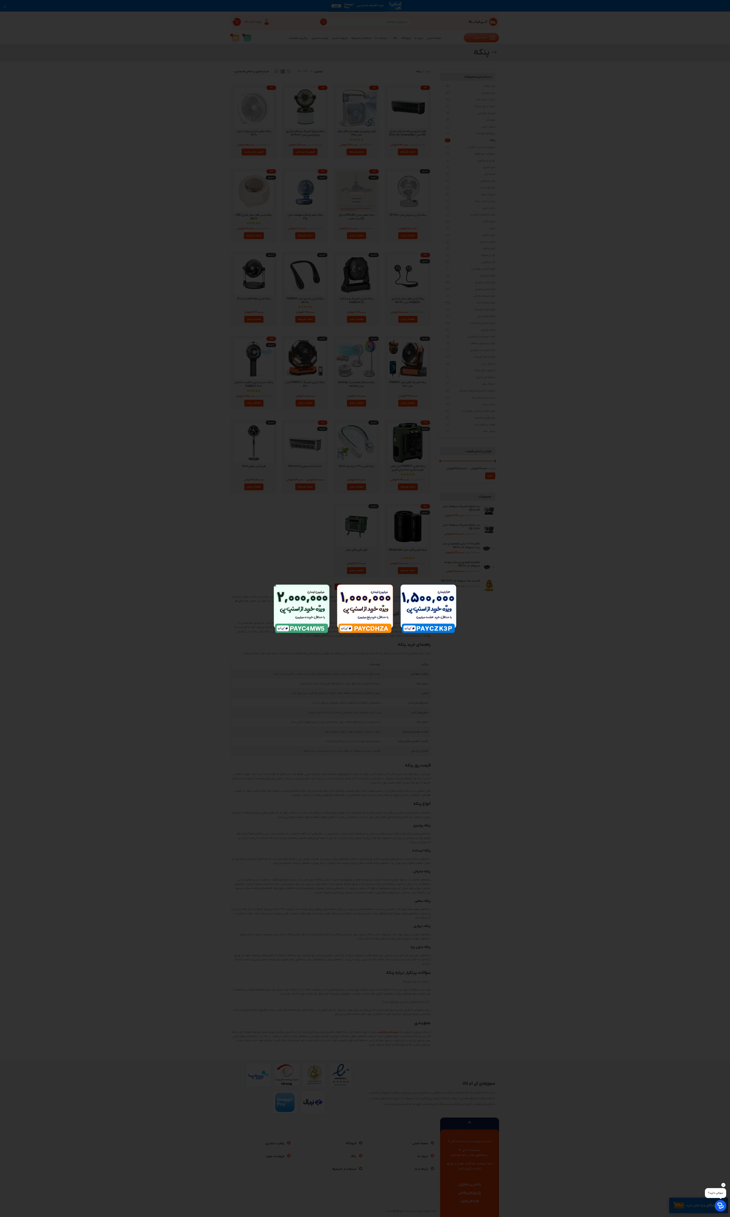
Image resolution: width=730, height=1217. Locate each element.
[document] (365, 608)
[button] (275, 585)
